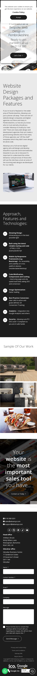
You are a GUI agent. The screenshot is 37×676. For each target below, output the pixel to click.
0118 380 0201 (20, 47)
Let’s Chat (17, 55)
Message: (6, 607)
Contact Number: (9, 577)
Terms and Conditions (18, 650)
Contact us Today (17, 494)
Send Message (11, 639)
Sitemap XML (18, 653)
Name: (5, 567)
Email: (5, 587)
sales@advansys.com (12, 521)
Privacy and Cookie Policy (18, 647)
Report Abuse (18, 656)
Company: (6, 597)
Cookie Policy (18, 12)
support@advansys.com (14, 524)
